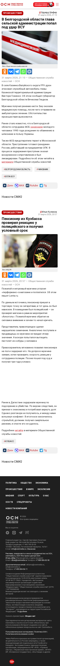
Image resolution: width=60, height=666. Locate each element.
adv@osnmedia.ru (13, 567)
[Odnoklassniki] (5, 71)
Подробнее (22, 611)
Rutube (34, 185)
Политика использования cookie (20, 634)
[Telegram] (17, 71)
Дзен (10, 185)
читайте (19, 430)
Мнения (10, 496)
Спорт (21, 496)
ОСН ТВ (9, 502)
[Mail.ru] (29, 71)
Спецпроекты (24, 502)
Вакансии (31, 549)
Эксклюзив (44, 489)
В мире (30, 489)
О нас (46, 496)
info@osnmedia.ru (18, 549)
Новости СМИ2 (12, 196)
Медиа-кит (30, 616)
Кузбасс (9, 441)
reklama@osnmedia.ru (35, 565)
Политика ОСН (40, 632)
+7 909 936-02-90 (42, 560)
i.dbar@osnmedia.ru (19, 560)
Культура (34, 496)
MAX (21, 185)
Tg (45, 185)
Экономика (42, 483)
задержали (36, 126)
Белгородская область (17, 169)
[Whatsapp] (23, 71)
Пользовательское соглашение (19, 632)
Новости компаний (16, 508)
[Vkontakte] (11, 71)
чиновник (43, 169)
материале (7, 161)
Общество (26, 483)
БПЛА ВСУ (10, 176)
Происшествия (14, 489)
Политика (11, 483)
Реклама (10, 369)
